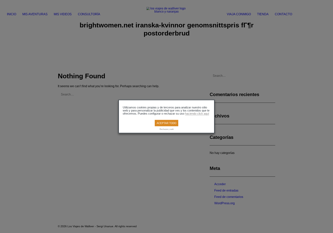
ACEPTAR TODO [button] (166, 123)
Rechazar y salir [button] (167, 129)
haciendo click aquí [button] (197, 113)
